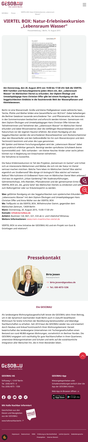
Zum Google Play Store (73, 397)
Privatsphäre (41, 437)
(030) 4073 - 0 (11, 383)
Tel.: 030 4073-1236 (59, 287)
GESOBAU (5, 13)
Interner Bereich (52, 437)
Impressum (15, 434)
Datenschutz (25, 434)
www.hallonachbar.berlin (11, 420)
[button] (4, 437)
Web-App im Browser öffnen (64, 391)
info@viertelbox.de (21, 212)
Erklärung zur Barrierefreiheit (47, 434)
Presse (13, 13)
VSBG (33, 434)
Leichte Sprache (64, 434)
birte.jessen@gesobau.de (63, 282)
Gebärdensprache (77, 434)
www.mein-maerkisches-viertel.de (43, 219)
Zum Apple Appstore (59, 397)
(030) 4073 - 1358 (13, 386)
